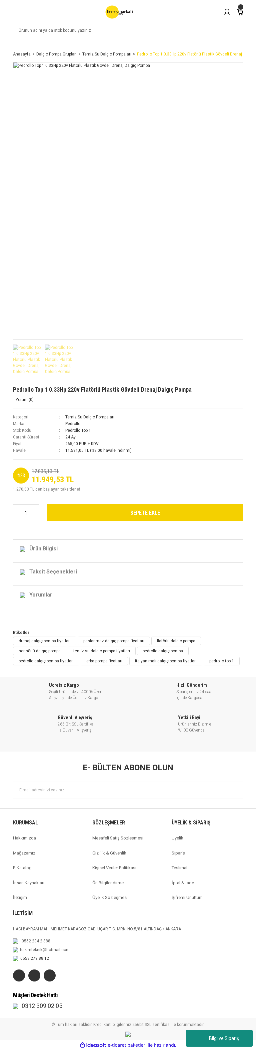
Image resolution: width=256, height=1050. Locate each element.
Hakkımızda (24, 837)
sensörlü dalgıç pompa (40, 651)
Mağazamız (24, 853)
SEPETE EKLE (145, 513)
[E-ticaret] (127, 1045)
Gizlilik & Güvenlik (109, 853)
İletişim (20, 897)
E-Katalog (22, 867)
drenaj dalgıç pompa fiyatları (45, 641)
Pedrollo (72, 423)
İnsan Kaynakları (28, 882)
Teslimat (180, 867)
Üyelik (177, 837)
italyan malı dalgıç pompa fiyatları (166, 661)
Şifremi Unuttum (187, 897)
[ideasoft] (93, 1045)
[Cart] (240, 11)
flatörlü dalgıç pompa (176, 641)
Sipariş (178, 853)
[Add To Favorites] (208, 392)
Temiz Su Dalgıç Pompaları (89, 417)
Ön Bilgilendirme (108, 882)
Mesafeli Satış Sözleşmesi (117, 837)
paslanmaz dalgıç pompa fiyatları (113, 641)
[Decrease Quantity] (17, 513)
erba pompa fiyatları (104, 661)
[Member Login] (227, 12)
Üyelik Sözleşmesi (110, 897)
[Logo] (119, 12)
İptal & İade (183, 882)
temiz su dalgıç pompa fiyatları (101, 651)
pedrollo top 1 (221, 661)
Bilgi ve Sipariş (224, 1038)
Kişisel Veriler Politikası (114, 867)
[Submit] (234, 790)
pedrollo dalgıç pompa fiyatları (46, 661)
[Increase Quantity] (34, 513)
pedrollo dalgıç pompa (163, 651)
